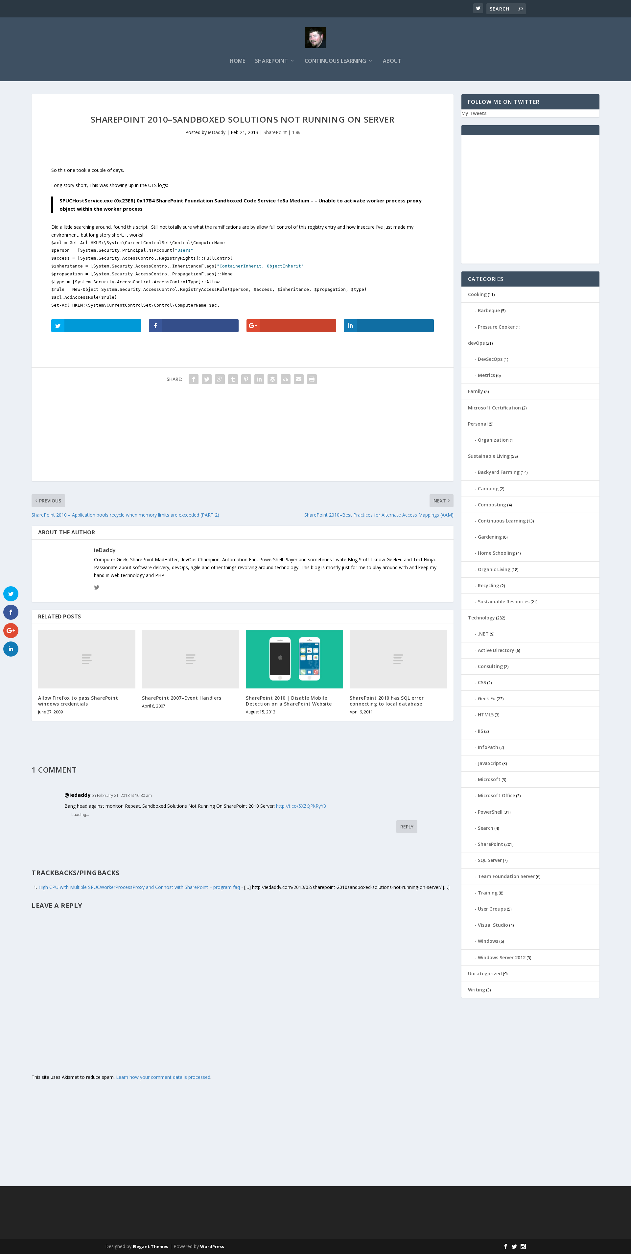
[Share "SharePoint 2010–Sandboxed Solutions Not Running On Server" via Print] (311, 379)
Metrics (486, 375)
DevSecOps (490, 359)
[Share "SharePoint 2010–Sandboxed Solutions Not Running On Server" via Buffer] (272, 379)
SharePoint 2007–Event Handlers (181, 698)
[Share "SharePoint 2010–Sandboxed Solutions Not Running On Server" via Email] (298, 379)
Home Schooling (496, 553)
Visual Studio (493, 925)
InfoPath (488, 747)
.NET (483, 634)
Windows (488, 941)
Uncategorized (485, 973)
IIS (480, 731)
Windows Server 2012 (502, 957)
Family (475, 391)
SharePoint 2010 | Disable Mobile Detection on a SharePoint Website (289, 701)
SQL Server (490, 860)
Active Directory (496, 650)
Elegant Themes (150, 1246)
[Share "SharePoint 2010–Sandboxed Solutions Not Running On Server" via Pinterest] (246, 379)
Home (237, 61)
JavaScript (489, 763)
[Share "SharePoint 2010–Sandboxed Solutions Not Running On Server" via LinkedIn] (259, 379)
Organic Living (494, 569)
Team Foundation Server (506, 876)
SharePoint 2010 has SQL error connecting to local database (387, 701)
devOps (476, 343)
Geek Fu (487, 698)
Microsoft (489, 779)
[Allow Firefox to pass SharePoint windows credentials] (86, 659)
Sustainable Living (489, 456)
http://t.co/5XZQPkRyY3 (301, 806)
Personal (478, 424)
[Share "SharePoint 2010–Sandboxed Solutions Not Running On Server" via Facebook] (193, 379)
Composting (492, 504)
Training (488, 893)
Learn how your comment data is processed (163, 1077)
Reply (406, 827)
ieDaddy (216, 132)
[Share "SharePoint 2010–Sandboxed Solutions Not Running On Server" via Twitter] (206, 379)
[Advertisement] (229, 435)
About (392, 61)
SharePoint (271, 61)
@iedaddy (77, 795)
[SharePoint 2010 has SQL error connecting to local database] (398, 659)
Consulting (490, 666)
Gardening (490, 537)
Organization (493, 440)
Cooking (477, 294)
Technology (481, 618)
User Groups (492, 909)
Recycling (488, 585)
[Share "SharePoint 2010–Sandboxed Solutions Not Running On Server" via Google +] (219, 379)
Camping (488, 488)
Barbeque (489, 310)
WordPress (212, 1246)
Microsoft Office (496, 795)
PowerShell (490, 812)
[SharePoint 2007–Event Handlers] (190, 659)
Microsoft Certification (494, 408)
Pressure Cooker (496, 327)
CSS (482, 682)
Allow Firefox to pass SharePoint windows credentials (78, 701)
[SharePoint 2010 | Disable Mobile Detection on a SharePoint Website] (294, 659)
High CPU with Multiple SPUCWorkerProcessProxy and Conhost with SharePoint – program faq (139, 887)
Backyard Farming (499, 472)
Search (485, 828)
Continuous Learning (335, 61)
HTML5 (486, 714)
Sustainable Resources (503, 601)
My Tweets (473, 113)
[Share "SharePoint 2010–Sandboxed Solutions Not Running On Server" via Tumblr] (233, 379)
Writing (476, 990)
